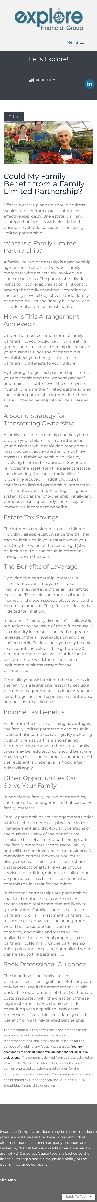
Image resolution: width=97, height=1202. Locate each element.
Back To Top (76, 1196)
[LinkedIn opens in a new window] (90, 87)
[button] (75, 42)
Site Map (8, 1180)
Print (14, 116)
